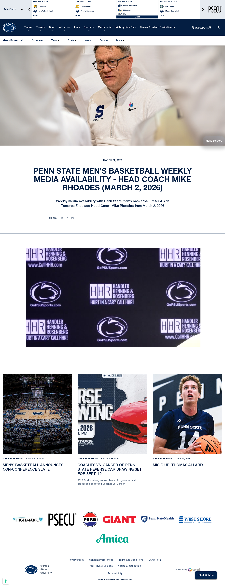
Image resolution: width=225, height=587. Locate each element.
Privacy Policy (76, 560)
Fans (77, 27)
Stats (71, 41)
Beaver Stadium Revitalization (158, 27)
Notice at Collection (129, 566)
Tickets (40, 27)
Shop (52, 27)
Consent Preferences (101, 560)
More (119, 41)
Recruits (89, 27)
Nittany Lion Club (125, 27)
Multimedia (105, 27)
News (88, 41)
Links (137, 17)
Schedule (37, 41)
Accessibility (115, 573)
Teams (28, 27)
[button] (29, 9)
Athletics (64, 27)
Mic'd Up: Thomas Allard (178, 465)
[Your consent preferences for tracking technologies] (6, 581)
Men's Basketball (13, 459)
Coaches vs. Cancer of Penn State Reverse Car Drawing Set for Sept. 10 (110, 470)
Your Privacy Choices (101, 566)
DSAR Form (155, 560)
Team (54, 41)
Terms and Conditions (131, 560)
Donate (103, 41)
